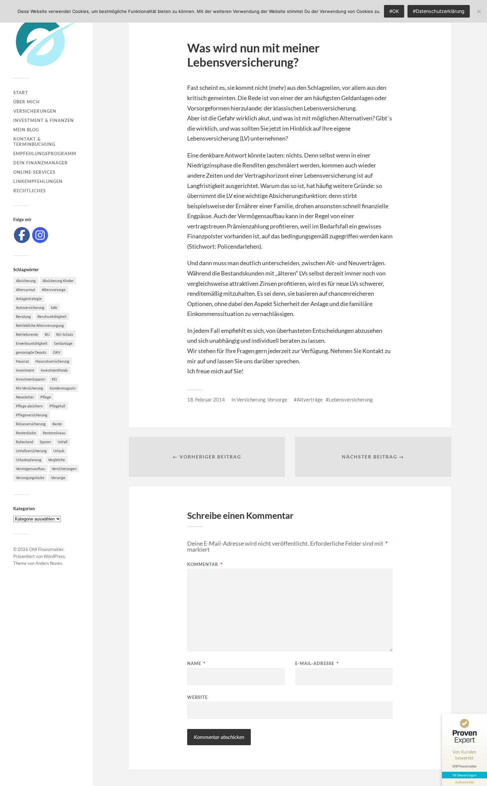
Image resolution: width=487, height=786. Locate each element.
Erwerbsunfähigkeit (31, 343)
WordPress (54, 556)
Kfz (54, 379)
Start (20, 92)
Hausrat (22, 361)
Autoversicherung (30, 307)
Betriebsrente (27, 334)
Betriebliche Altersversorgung (40, 325)
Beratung (23, 316)
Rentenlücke (26, 433)
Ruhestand (24, 442)
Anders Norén (48, 563)
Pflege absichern (29, 406)
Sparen (45, 442)
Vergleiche (56, 459)
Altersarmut (25, 289)
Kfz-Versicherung (29, 388)
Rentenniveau (54, 433)
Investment (25, 370)
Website (197, 697)
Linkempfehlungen (38, 181)
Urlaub (58, 451)
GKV (56, 352)
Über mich (26, 101)
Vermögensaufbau (30, 468)
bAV (54, 307)
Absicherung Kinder (58, 280)
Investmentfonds (54, 370)
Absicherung (26, 280)
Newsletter (25, 397)
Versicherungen (34, 111)
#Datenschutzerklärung (438, 11)
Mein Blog (26, 129)
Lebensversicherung (351, 399)
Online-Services (34, 172)
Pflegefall (57, 406)
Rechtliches (29, 190)
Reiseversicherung (31, 424)
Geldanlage (63, 343)
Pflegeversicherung (31, 415)
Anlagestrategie (29, 298)
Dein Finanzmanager (40, 162)
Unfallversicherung (31, 451)
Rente (57, 424)
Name (196, 663)
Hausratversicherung (52, 361)
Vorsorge (58, 477)
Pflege (45, 397)
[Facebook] (22, 235)
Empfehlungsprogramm (44, 153)
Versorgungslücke (30, 477)
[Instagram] (40, 235)
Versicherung (251, 399)
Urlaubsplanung (28, 459)
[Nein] (478, 11)
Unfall (63, 442)
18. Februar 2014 (206, 399)
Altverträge (310, 399)
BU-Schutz (64, 334)
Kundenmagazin (63, 388)
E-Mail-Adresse (317, 663)
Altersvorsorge (54, 289)
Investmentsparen (30, 379)
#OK (394, 11)
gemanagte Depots (31, 352)
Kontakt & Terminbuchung (34, 141)
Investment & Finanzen (43, 120)
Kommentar (205, 564)
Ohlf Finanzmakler (46, 549)
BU (47, 334)
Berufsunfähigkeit (52, 316)
